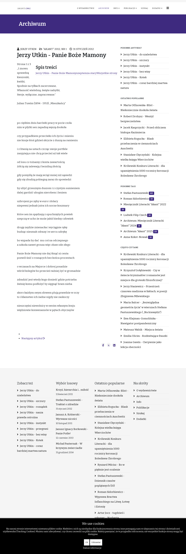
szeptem (81, 73)
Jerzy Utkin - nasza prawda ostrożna (30, 415)
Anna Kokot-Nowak (137, 237)
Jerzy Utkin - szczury (136, 60)
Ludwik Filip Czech (137, 215)
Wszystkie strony (107, 73)
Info (115, 8)
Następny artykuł (32, 338)
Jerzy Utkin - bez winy (136, 71)
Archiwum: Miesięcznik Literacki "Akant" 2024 (142, 223)
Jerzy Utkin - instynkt (136, 65)
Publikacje (129, 8)
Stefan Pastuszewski (138, 193)
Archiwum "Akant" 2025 (140, 231)
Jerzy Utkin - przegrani (33, 428)
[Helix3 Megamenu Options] (168, 8)
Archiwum (103, 8)
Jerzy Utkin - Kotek (135, 77)
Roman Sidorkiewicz (138, 198)
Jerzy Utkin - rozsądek (33, 406)
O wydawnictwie (85, 8)
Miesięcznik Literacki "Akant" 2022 (144, 207)
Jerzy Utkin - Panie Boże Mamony (56, 73)
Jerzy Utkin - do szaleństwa (140, 54)
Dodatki (156, 8)
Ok (86, 542)
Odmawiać (96, 542)
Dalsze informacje (92, 548)
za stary (92, 73)
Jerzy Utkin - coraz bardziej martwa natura (144, 85)
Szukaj (144, 8)
